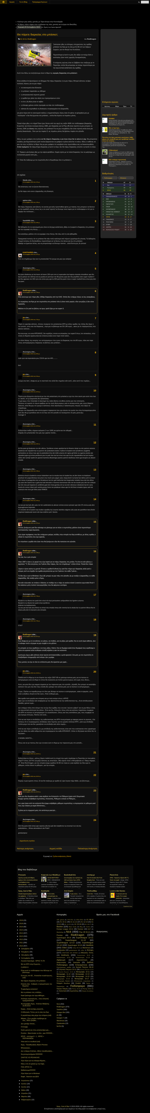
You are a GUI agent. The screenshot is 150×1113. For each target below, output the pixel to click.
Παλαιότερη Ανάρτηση (87, 848)
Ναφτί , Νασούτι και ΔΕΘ (30, 1076)
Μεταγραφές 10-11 (83, 972)
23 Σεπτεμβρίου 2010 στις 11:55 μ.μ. (32, 426)
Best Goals (72, 927)
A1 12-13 (84, 922)
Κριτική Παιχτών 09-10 (84, 967)
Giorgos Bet (61, 1012)
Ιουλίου (24, 1084)
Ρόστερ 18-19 (76, 989)
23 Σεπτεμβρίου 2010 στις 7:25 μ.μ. (31, 292)
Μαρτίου (24, 1096)
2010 (21, 946)
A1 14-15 (68, 924)
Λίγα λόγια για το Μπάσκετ (30, 1073)
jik (57, 1015)
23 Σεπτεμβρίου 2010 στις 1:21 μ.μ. (31, 182)
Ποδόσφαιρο (108, 178)
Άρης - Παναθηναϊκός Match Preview (34, 1045)
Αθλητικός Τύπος (87, 953)
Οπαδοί (78, 983)
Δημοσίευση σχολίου (27, 841)
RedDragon (32, 39)
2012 (21, 939)
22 (94, 775)
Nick (68, 931)
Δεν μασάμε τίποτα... (28, 1024)
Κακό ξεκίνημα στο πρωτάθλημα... (33, 995)
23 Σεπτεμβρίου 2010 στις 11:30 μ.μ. (32, 391)
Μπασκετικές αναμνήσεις (82, 981)
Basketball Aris (70, 875)
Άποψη (90, 950)
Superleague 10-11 (84, 938)
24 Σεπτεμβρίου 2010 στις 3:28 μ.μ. (31, 552)
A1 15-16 (77, 924)
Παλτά (88, 983)
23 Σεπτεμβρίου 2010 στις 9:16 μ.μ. (31, 376)
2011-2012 (79, 920)
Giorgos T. (60, 1018)
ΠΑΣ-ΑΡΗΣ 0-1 (26, 1067)
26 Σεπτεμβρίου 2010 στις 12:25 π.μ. (32, 776)
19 (94, 635)
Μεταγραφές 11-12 (64, 974)
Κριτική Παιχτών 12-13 (86, 969)
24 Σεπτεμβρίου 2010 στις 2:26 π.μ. (31, 443)
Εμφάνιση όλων (128, 906)
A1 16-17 (88, 924)
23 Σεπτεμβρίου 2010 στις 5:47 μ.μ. (31, 254)
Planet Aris (114, 875)
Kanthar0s (45, 891)
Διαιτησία (76, 962)
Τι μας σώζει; (74, 894)
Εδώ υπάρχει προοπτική (117, 159)
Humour (80, 929)
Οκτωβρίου (25, 955)
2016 (21, 927)
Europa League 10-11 (65, 929)
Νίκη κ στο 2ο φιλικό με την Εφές (32, 1064)
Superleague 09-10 (64, 938)
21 (94, 752)
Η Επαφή (24, 1027)
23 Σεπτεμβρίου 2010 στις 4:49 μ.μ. (31, 222)
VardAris (89, 945)
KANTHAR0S (28, 252)
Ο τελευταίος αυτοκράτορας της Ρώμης (52, 896)
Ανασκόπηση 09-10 (83, 955)
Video (64, 948)
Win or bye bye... (114, 128)
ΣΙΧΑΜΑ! (112, 118)
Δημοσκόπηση (82, 960)
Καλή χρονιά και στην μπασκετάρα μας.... (35, 1030)
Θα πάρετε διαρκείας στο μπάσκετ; (37, 34)
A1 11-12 (73, 922)
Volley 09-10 (76, 948)
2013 (21, 936)
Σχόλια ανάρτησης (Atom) (62, 856)
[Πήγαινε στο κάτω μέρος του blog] (3, 2)
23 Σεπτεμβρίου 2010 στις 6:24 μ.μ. (31, 269)
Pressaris (22, 875)
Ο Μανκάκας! (113, 150)
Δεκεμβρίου (25, 949)
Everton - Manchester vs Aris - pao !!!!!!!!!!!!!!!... (37, 1033)
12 (94, 442)
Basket (60, 927)
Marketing (60, 932)
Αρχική (11, 2)
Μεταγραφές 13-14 (64, 976)
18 (94, 619)
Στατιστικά (62, 991)
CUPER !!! (24, 967)
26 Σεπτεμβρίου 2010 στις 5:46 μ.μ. (31, 821)
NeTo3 (59, 1026)
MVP (89, 929)
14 (94, 499)
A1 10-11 (23, 39)
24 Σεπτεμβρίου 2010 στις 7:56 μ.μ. (31, 596)
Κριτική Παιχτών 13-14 (66, 972)
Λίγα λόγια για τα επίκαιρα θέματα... (33, 1061)
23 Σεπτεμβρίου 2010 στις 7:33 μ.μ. (31, 319)
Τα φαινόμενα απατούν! (29, 989)
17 (94, 594)
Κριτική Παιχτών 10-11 (68, 969)
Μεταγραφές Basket (63, 981)
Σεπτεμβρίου (26, 958)
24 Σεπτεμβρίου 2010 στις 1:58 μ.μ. (31, 471)
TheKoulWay (92, 891)
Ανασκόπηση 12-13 (83, 957)
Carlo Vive (90, 894)
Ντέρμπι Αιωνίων (63, 983)
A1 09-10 (89, 920)
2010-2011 (70, 920)
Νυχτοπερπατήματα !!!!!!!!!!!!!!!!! (31, 1054)
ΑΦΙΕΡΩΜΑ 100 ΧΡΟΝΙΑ (70, 953)
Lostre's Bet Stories (117, 891)
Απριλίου (24, 1093)
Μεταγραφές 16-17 (82, 979)
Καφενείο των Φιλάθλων (50, 875)
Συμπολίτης (74, 991)
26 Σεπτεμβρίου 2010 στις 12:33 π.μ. (32, 791)
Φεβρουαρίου (26, 1100)
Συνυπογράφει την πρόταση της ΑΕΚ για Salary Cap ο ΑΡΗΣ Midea (73, 880)
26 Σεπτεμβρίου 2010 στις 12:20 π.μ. (32, 753)
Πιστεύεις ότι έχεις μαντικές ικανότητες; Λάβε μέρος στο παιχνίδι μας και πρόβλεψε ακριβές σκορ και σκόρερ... (118, 139)
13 (94, 469)
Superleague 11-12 (75, 940)
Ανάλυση (65, 955)
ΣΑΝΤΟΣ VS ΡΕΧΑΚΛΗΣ (30, 1057)
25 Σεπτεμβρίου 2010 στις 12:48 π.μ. (32, 673)
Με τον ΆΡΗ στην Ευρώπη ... (31, 964)
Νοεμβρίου (25, 952)
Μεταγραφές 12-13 (82, 974)
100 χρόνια (60, 920)
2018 (21, 923)
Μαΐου (23, 1090)
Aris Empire (68, 891)
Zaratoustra (61, 950)
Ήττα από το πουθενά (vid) (30, 1041)
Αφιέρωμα (61, 960)
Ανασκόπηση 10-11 (64, 957)
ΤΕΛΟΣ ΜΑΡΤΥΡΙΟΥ (53, 878)
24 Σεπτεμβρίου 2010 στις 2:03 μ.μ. (31, 500)
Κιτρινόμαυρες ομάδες (64, 967)
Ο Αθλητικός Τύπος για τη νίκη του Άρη (35, 1012)
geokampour (73, 950)
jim (24, 318)
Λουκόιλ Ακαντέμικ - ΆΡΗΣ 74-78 (33, 961)
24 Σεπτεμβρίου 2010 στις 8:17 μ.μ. (31, 636)
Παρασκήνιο (60, 986)
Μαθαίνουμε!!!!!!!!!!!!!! (28, 1070)
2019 (21, 920)
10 (94, 390)
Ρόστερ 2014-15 (88, 989)
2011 (21, 942)
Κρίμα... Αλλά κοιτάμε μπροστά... (32, 1009)
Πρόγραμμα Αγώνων (39, 2)
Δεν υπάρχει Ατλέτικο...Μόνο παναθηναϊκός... (37, 1051)
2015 (21, 930)
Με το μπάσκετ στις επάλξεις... (32, 992)
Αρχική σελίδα (56, 848)
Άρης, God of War (25, 891)
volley (82, 950)
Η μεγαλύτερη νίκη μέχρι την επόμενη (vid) (36, 1015)
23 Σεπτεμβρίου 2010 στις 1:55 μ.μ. (31, 202)
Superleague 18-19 (75, 945)
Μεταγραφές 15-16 (63, 979)
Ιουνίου (24, 1087)
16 (94, 551)
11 (95, 424)
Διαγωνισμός (61, 962)
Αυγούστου (25, 1080)
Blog (81, 927)
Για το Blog (23, 2)
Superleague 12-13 (65, 943)
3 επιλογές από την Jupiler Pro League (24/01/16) (121, 896)
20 (94, 671)
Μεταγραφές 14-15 (82, 976)
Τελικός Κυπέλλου (87, 991)
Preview (60, 935)
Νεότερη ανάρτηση (25, 848)
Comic (88, 927)
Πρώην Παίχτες (62, 989)
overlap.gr (91, 875)
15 (94, 521)
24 (94, 820)
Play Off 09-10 (84, 932)
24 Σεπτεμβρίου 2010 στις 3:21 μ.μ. (31, 523)
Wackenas (86, 948)
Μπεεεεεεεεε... (26, 1048)
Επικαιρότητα (81, 965)
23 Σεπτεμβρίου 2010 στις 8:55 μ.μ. (31, 353)
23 (94, 790)
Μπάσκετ (123, 178)
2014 (21, 933)
